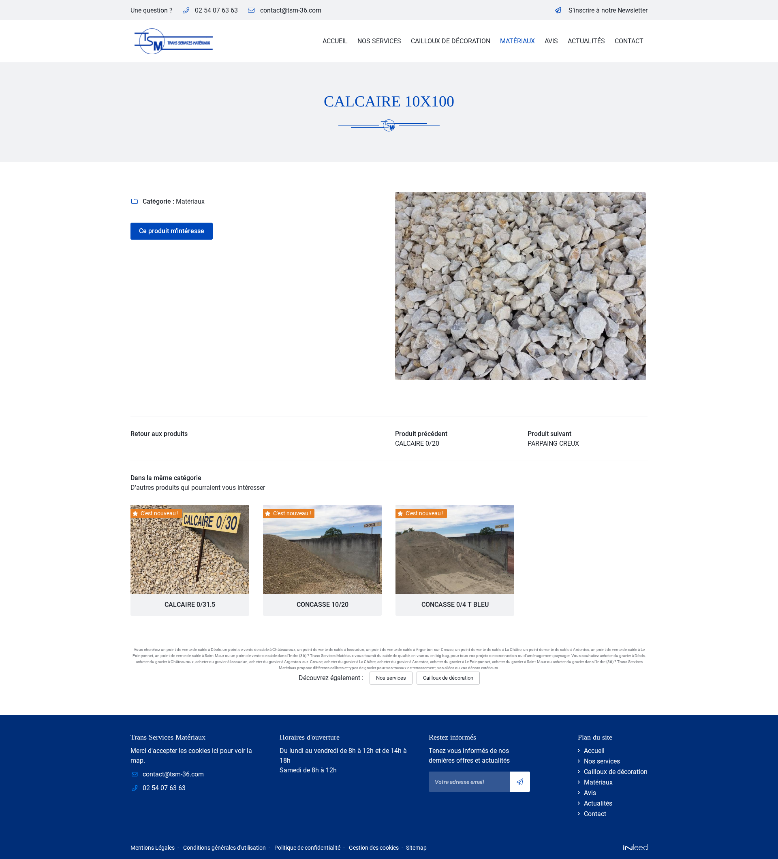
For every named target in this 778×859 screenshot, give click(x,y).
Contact (629, 41)
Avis (551, 41)
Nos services (379, 41)
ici (215, 751)
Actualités (586, 41)
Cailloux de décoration (450, 41)
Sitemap (416, 847)
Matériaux (517, 41)
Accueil (335, 41)
